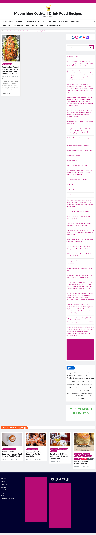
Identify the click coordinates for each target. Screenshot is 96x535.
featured (75, 384)
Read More (6, 94)
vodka (82, 396)
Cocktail (19, 21)
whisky (69, 399)
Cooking (78, 381)
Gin (90, 384)
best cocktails (85, 373)
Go (91, 47)
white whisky (74, 399)
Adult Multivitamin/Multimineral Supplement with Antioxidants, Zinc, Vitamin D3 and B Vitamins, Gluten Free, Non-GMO (79, 172)
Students (73, 395)
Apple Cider (73, 373)
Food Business (85, 384)
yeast (83, 398)
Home (4, 31)
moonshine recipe (70, 393)
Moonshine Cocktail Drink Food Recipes (48, 13)
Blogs (34, 25)
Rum (90, 393)
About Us (3, 481)
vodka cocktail (88, 396)
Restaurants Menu (54, 25)
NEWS (3, 495)
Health (73, 387)
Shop (28, 25)
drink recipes (90, 381)
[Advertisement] (80, 349)
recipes (82, 393)
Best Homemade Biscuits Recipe (81, 462)
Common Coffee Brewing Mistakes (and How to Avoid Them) (12, 454)
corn (83, 381)
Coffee (73, 381)
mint (78, 391)
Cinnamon (85, 375)
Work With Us (7, 21)
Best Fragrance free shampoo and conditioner (80, 150)
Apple (68, 373)
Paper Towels (70, 195)
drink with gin (70, 384)
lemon (90, 387)
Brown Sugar (75, 375)
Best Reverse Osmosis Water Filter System (78, 145)
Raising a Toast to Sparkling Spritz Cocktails (33, 454)
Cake (80, 375)
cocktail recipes (88, 378)
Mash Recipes (63, 21)
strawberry (69, 395)
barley (79, 373)
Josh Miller (5, 76)
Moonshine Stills (77, 393)
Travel (41, 25)
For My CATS (70, 185)
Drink (86, 381)
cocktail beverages (79, 378)
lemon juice (70, 391)
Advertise (4, 479)
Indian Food (18, 25)
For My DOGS (70, 190)
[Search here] (94, 21)
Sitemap (3, 487)
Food (80, 384)
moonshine (84, 390)
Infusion (52, 21)
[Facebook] (73, 37)
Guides (44, 21)
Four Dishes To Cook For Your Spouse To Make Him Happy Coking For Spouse (27, 31)
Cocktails (68, 381)
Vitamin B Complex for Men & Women (77, 165)
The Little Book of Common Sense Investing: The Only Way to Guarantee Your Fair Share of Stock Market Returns (80, 232)
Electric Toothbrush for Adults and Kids (78, 211)
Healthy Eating (79, 387)
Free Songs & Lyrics (32, 21)
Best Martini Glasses (72, 57)
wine (78, 399)
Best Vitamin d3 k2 (72, 160)
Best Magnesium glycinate (74, 155)
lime (75, 391)
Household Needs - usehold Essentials (77, 179)
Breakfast (69, 375)
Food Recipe (6, 25)
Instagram (85, 387)
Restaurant (86, 393)
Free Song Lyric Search (7, 498)
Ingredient (75, 21)
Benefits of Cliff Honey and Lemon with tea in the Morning (60, 456)
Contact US (4, 484)
